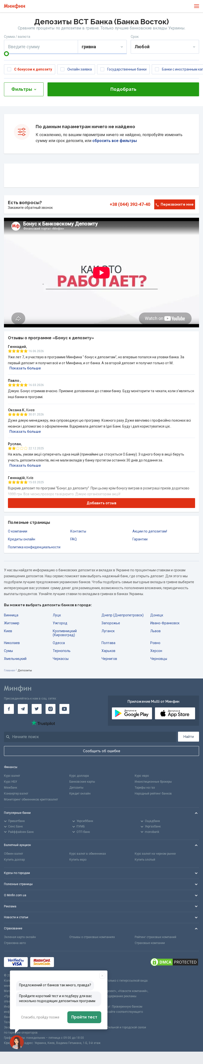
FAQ (73, 539)
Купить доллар (14, 859)
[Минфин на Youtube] (64, 709)
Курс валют (12, 775)
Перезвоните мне (177, 204)
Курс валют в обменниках (87, 853)
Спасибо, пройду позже (40, 1017)
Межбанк (10, 787)
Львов (155, 631)
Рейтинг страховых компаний (155, 937)
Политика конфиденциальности (34, 547)
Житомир (11, 623)
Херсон (156, 651)
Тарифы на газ (145, 787)
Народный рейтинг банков (153, 793)
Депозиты (76, 787)
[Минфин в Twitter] (37, 709)
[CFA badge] (67, 962)
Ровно (155, 643)
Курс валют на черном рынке (155, 853)
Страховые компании (150, 943)
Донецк (156, 615)
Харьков (108, 651)
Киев (8, 631)
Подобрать (123, 89)
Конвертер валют (16, 793)
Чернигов (109, 659)
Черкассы (61, 659)
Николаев (12, 643)
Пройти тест (84, 1017)
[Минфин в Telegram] (23, 709)
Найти (188, 737)
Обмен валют (13, 853)
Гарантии (140, 539)
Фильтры (21, 89)
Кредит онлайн (80, 793)
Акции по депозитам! (149, 531)
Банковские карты (82, 781)
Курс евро (142, 775)
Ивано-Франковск (164, 623)
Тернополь (62, 651)
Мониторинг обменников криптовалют (31, 799)
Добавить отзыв (101, 503)
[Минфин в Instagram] (50, 709)
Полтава (108, 643)
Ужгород (60, 623)
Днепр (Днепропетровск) (123, 615)
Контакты (78, 531)
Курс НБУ (10, 781)
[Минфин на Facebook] (9, 709)
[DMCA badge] (174, 962)
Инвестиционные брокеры (153, 781)
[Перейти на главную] (14, 6)
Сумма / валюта (17, 37)
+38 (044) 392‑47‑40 (130, 204)
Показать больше (25, 368)
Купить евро (77, 859)
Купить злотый (145, 859)
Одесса (59, 643)
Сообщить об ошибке (101, 751)
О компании (17, 531)
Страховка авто (15, 943)
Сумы (8, 651)
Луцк (57, 615)
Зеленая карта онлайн (20, 937)
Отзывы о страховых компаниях (92, 937)
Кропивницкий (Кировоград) (65, 633)
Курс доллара (79, 775)
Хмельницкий (15, 659)
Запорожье (111, 623)
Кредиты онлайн (21, 539)
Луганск (108, 631)
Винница (11, 615)
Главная (9, 670)
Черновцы (158, 659)
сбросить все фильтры (114, 140)
